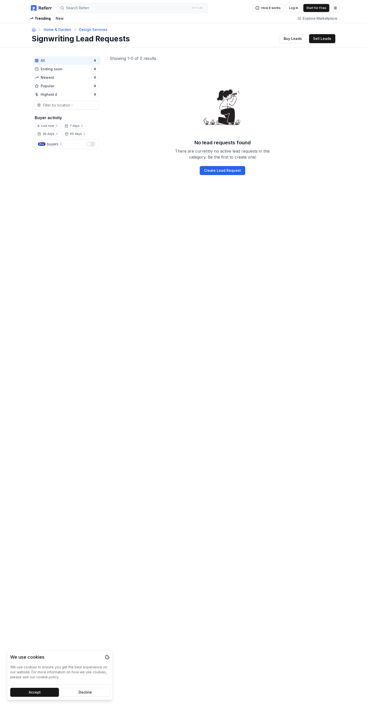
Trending (43, 18)
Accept (35, 692)
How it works (271, 8)
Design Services (93, 29)
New (60, 18)
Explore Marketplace (320, 18)
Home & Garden (57, 29)
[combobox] (66, 105)
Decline (85, 692)
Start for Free (316, 8)
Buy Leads (293, 38)
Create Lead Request (222, 170)
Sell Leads (322, 38)
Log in (293, 8)
